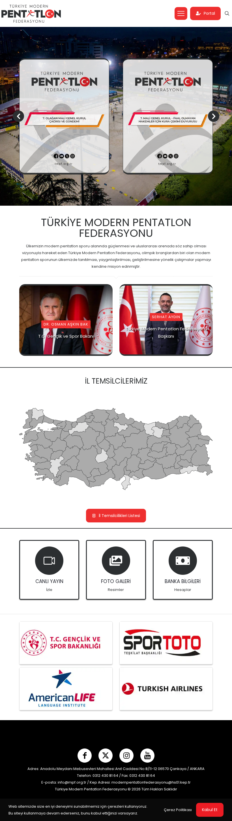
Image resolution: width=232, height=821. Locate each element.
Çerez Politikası (178, 810)
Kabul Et (210, 810)
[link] (62, 643)
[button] (213, 116)
